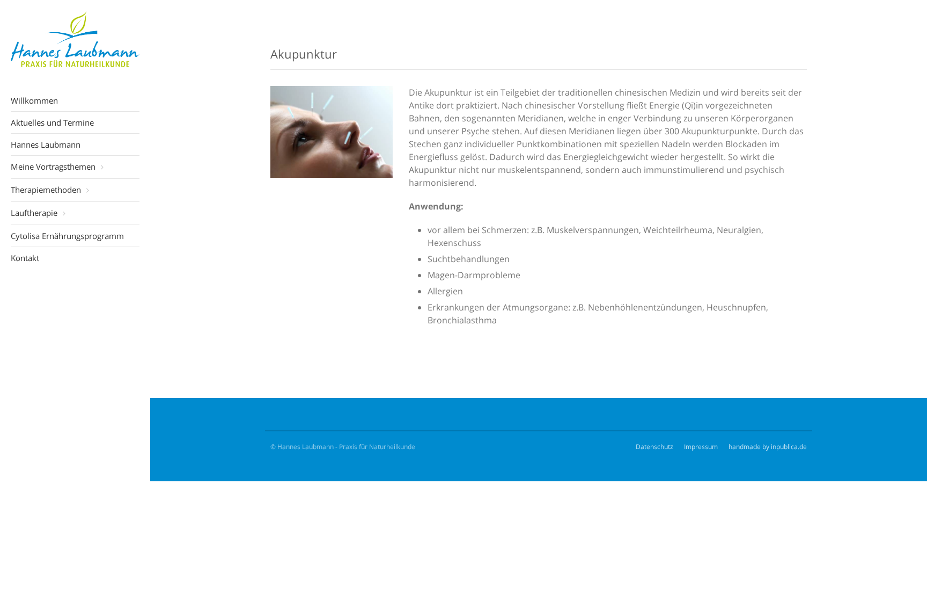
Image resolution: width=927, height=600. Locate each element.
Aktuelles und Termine (52, 122)
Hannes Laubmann (45, 144)
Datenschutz (654, 446)
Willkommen (34, 100)
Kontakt (25, 257)
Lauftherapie (34, 212)
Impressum (701, 446)
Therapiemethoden (46, 189)
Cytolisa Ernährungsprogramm (67, 235)
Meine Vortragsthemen (53, 166)
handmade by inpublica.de (768, 446)
